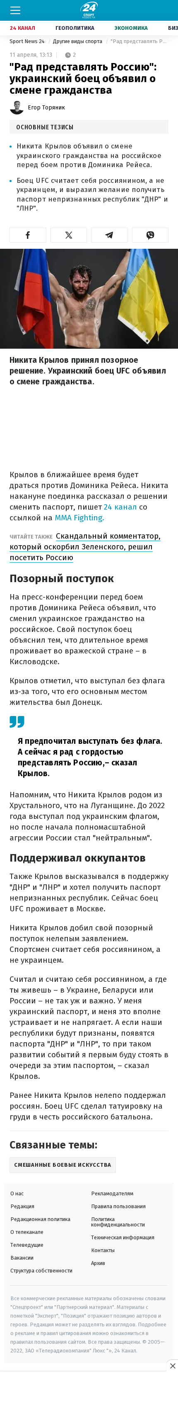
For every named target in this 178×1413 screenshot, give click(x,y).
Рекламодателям (112, 1193)
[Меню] (15, 10)
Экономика (131, 28)
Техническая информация (122, 1237)
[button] (28, 235)
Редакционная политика (40, 1219)
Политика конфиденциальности (118, 1222)
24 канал (120, 507)
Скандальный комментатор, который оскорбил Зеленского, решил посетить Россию (85, 546)
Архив (98, 1263)
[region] (89, 1392)
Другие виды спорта (78, 41)
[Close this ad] (172, 1366)
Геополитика (74, 28)
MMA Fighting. (79, 517)
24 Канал (22, 28)
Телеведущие (26, 1245)
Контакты (103, 1250)
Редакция (22, 1206)
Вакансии (22, 1258)
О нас (17, 1193)
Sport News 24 (28, 41)
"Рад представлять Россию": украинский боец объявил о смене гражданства (139, 41)
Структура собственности (41, 1270)
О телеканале (26, 1232)
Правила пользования (118, 1206)
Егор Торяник (46, 107)
